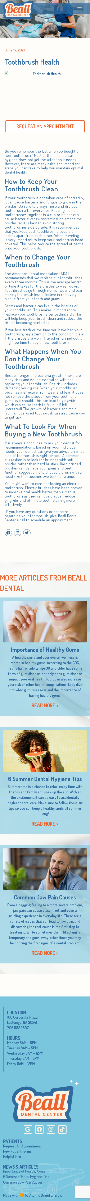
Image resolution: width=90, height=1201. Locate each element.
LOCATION (16, 1012)
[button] (79, 8)
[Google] (28, 1129)
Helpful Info (12, 1156)
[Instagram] (51, 1129)
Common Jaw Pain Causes (45, 897)
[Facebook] (39, 1129)
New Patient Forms (17, 1151)
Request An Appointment (22, 1146)
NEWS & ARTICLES (20, 1167)
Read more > (45, 705)
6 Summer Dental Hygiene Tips (45, 779)
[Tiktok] (62, 1129)
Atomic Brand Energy (45, 1195)
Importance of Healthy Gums (45, 649)
